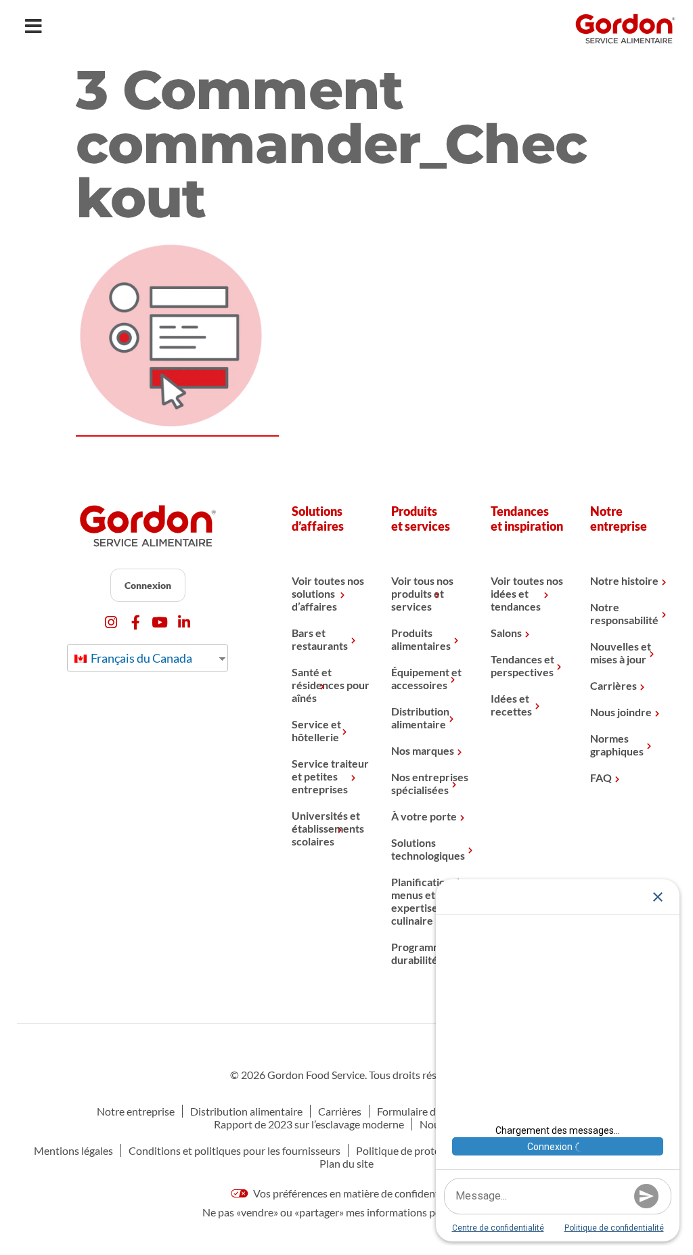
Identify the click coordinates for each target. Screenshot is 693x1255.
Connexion (148, 585)
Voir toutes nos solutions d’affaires (328, 593)
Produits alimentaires (421, 639)
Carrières (613, 685)
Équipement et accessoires (426, 678)
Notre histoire (624, 580)
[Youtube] (160, 622)
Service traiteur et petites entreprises (330, 776)
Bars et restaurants (320, 639)
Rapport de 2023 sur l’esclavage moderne (309, 1124)
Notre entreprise (136, 1111)
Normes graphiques (617, 744)
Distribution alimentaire (420, 717)
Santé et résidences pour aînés (331, 684)
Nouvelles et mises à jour (620, 652)
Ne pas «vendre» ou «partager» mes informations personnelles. (346, 1212)
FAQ (601, 777)
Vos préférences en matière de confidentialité (356, 1193)
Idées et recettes (511, 705)
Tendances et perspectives (522, 665)
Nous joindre (621, 711)
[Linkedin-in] (184, 622)
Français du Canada (140, 658)
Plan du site (346, 1163)
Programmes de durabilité (429, 953)
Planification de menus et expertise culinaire (428, 901)
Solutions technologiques (428, 849)
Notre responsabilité (624, 613)
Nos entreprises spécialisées (429, 783)
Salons (506, 632)
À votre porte (424, 816)
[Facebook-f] (136, 622)
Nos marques (422, 750)
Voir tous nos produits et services (422, 593)
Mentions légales (73, 1150)
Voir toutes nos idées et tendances (527, 593)
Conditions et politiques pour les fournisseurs (234, 1150)
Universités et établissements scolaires (328, 828)
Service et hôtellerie (316, 730)
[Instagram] (111, 622)
